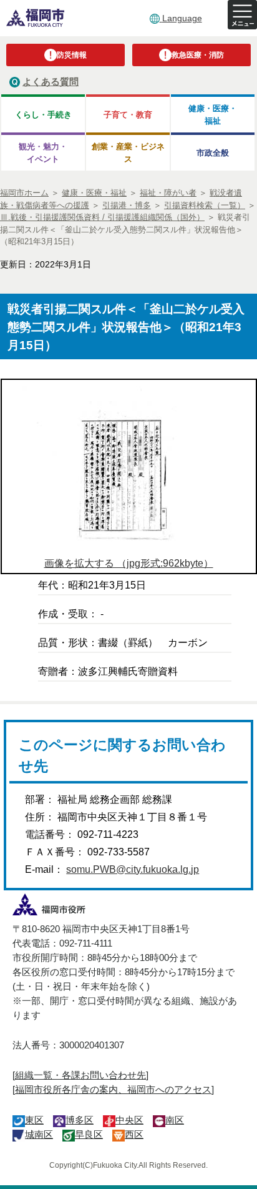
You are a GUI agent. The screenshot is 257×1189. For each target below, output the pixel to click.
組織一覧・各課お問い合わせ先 (80, 1075)
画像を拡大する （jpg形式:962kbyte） (128, 563)
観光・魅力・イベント (43, 152)
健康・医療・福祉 (212, 114)
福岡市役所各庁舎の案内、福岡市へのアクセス (113, 1089)
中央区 (129, 1120)
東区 (34, 1120)
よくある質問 (50, 81)
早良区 (89, 1134)
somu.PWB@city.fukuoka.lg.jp (132, 869)
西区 (134, 1134)
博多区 (79, 1120)
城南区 (39, 1134)
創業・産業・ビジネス (128, 152)
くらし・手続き (43, 114)
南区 (174, 1120)
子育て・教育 (128, 114)
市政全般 (212, 152)
